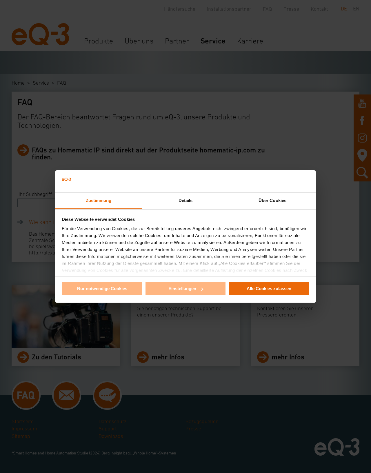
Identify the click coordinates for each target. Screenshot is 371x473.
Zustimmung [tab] (99, 200)
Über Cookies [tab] (272, 200)
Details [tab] (186, 200)
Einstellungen (182, 288)
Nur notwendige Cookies (102, 288)
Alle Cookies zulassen (269, 288)
